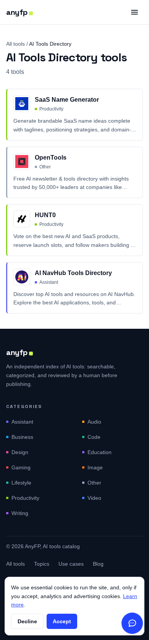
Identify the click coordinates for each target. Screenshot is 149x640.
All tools (15, 44)
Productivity (25, 498)
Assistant (22, 422)
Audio (94, 422)
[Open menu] (134, 12)
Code (93, 437)
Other (94, 483)
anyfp (17, 12)
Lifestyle (21, 483)
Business (22, 437)
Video (94, 498)
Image (95, 467)
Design (19, 452)
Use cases (71, 564)
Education (99, 452)
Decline (27, 621)
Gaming (21, 467)
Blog (98, 564)
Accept (62, 621)
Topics (41, 564)
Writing (19, 513)
